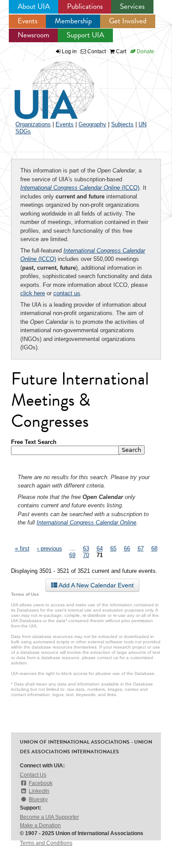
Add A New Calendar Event (95, 585)
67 (141, 548)
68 (154, 548)
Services (132, 6)
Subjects (122, 124)
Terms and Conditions (46, 843)
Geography (92, 124)
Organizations (33, 124)
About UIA (34, 6)
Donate (144, 51)
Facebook (40, 783)
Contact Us (33, 775)
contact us (66, 293)
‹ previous (49, 548)
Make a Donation (40, 825)
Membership (73, 20)
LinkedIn (39, 791)
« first (22, 548)
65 (113, 548)
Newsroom (33, 34)
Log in (69, 51)
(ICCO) (79, 187)
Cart (120, 51)
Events (27, 20)
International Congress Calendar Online (86, 522)
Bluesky (38, 799)
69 (72, 555)
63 (86, 548)
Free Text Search (33, 442)
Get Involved (127, 20)
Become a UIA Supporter (49, 817)
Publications (85, 6)
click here (32, 293)
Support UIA (85, 34)
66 (127, 548)
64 (100, 548)
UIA (44, 85)
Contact (96, 51)
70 (86, 555)
